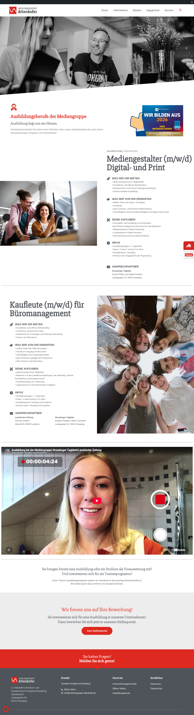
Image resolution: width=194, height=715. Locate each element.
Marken (137, 10)
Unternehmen (120, 10)
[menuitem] (192, 2)
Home (104, 10)
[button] (180, 10)
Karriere (169, 10)
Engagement (152, 10)
